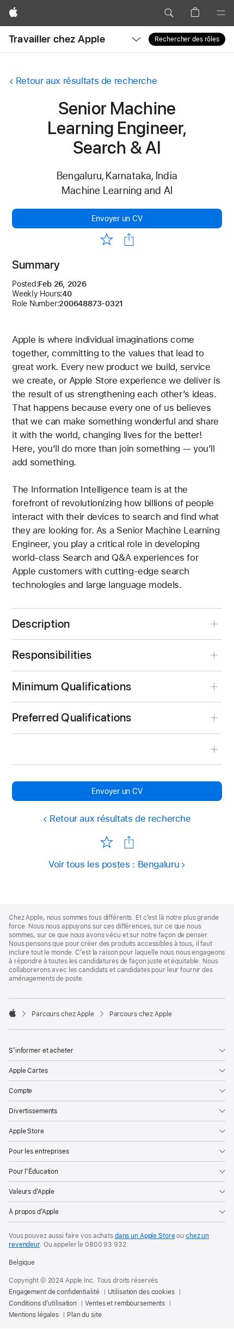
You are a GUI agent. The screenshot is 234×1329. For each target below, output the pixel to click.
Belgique (22, 1262)
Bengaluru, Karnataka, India (117, 175)
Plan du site (84, 1315)
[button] (169, 13)
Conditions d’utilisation (43, 1303)
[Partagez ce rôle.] (129, 239)
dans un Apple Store (145, 1236)
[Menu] (221, 13)
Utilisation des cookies (141, 1292)
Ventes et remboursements (125, 1303)
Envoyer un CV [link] (116, 218)
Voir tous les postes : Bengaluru (113, 864)
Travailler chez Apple (57, 39)
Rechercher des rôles (187, 39)
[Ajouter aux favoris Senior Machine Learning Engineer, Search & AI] (106, 239)
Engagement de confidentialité (54, 1292)
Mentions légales (34, 1315)
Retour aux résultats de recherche (86, 80)
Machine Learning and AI (117, 190)
